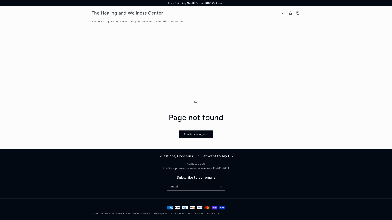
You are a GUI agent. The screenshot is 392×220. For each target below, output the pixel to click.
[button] (169, 21)
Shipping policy (214, 213)
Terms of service (196, 213)
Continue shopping (196, 134)
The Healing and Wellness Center (115, 213)
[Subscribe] (221, 186)
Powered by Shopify (141, 213)
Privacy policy (178, 213)
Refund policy (161, 213)
